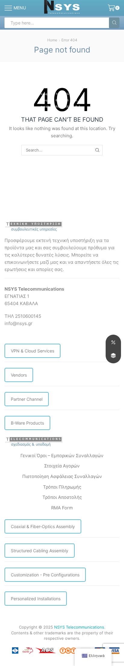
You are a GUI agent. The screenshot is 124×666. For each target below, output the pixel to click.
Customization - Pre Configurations (45, 574)
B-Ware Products (27, 422)
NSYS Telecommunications (79, 627)
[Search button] (114, 23)
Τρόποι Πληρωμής (62, 487)
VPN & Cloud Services (32, 350)
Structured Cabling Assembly (39, 550)
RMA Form (62, 508)
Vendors (19, 375)
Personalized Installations (35, 598)
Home (52, 40)
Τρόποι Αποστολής (62, 497)
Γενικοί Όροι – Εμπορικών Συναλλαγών (62, 455)
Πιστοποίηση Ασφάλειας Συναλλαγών (62, 476)
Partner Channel (26, 399)
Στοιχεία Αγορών (62, 466)
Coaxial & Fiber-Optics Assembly (43, 526)
